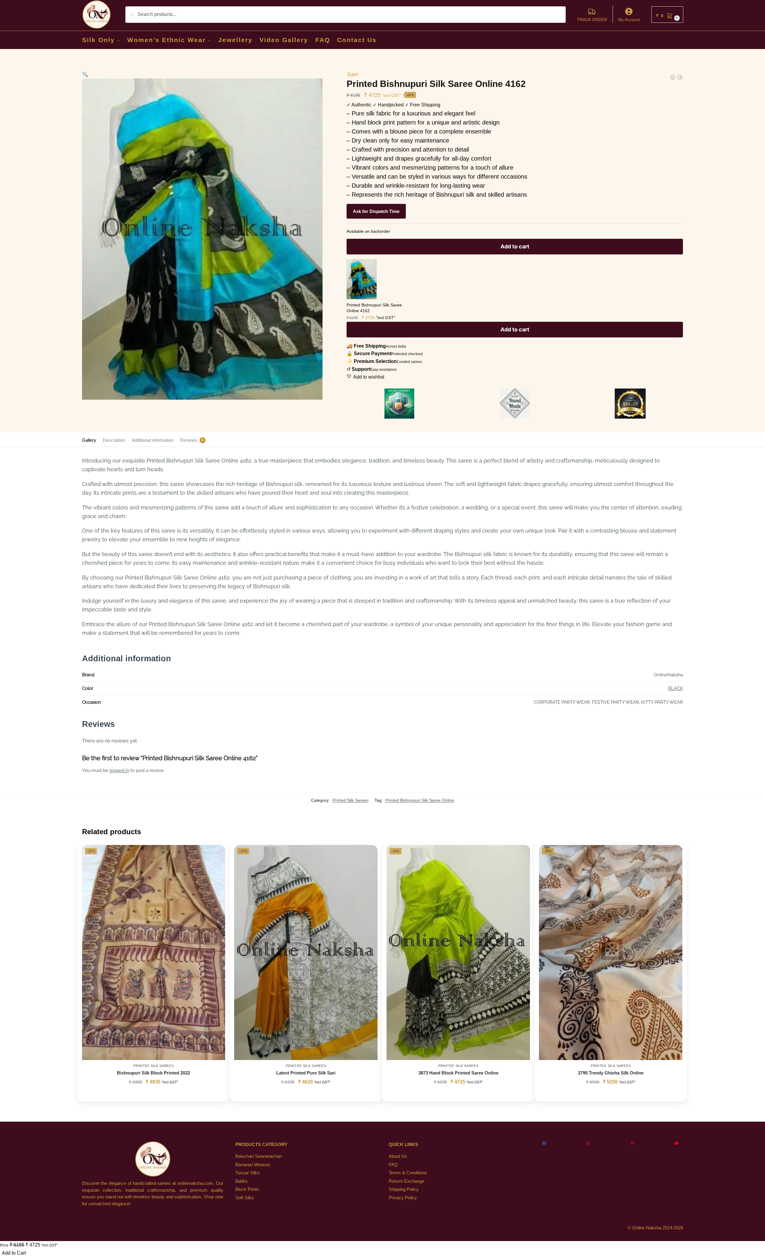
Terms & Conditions (408, 1172)
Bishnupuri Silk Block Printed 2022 (153, 1072)
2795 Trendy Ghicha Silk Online (611, 1072)
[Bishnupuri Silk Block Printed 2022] (153, 952)
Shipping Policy (404, 1189)
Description (114, 440)
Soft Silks (244, 1197)
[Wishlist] (216, 854)
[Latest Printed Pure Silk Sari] (306, 952)
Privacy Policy (403, 1197)
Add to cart (514, 246)
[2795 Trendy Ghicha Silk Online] (610, 952)
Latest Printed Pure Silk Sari (305, 1072)
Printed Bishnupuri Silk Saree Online (419, 800)
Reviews (188, 440)
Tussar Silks (247, 1172)
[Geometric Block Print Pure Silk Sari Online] (680, 77)
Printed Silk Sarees (350, 800)
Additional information (152, 440)
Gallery (89, 440)
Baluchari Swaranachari (258, 1156)
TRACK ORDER (592, 19)
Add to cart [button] (458, 1095)
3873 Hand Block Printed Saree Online (458, 1072)
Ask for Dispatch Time (376, 211)
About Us (398, 1156)
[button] (667, 14)
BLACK (675, 688)
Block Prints (247, 1189)
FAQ (393, 1164)
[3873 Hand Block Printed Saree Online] (458, 952)
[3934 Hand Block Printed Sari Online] (673, 77)
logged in (119, 770)
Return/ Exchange (406, 1181)
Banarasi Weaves (252, 1164)
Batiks (241, 1181)
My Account (629, 19)
